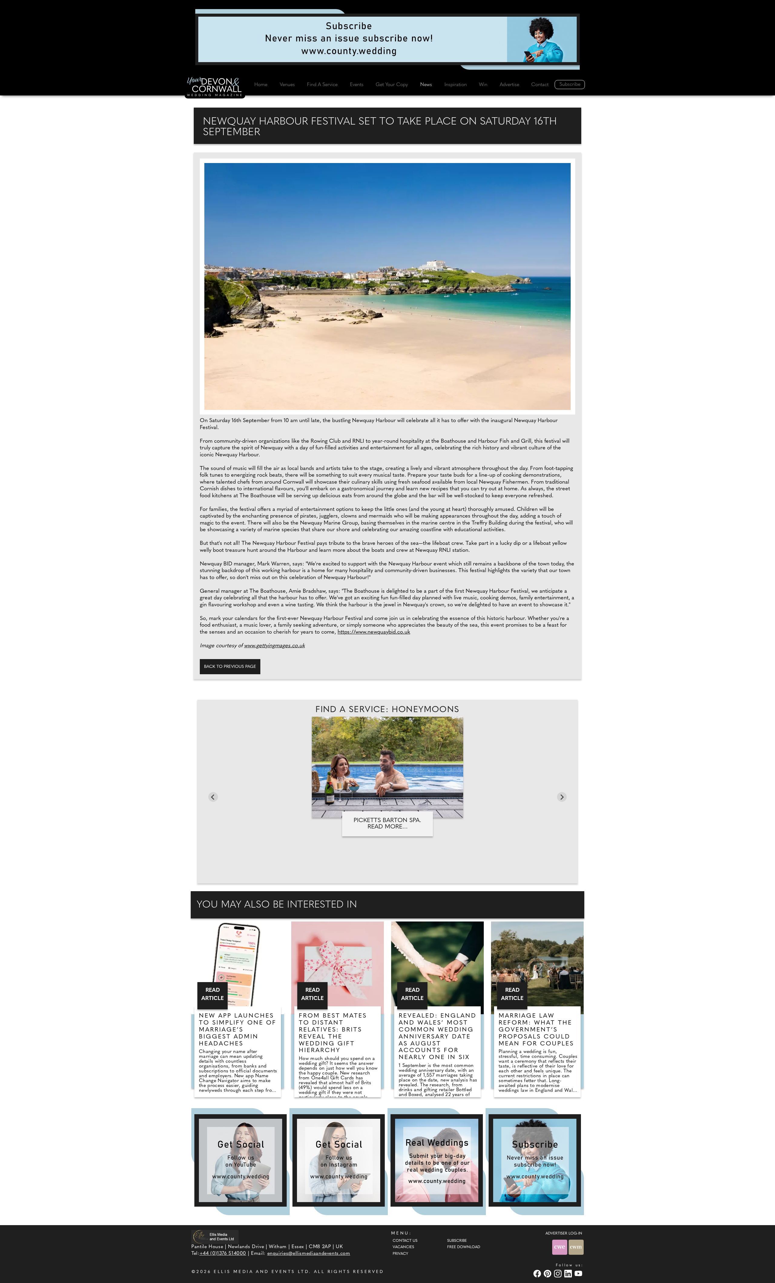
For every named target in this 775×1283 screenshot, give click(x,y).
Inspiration (455, 84)
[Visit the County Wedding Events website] (560, 1247)
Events (357, 84)
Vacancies (403, 1247)
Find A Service (322, 84)
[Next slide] (562, 797)
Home (260, 84)
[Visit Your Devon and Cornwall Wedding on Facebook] (537, 1273)
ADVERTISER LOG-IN (564, 1233)
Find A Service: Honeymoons (387, 710)
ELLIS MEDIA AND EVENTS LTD (261, 1272)
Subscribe (569, 84)
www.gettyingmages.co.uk (274, 646)
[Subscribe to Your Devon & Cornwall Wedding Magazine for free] (535, 1160)
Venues (287, 84)
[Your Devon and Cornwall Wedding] (215, 87)
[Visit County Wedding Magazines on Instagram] (558, 1273)
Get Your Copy (392, 84)
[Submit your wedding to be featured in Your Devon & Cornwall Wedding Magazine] (437, 1160)
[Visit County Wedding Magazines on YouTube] (579, 1273)
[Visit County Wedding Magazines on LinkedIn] (568, 1273)
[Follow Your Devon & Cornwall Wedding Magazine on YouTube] (240, 1160)
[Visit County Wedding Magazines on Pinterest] (548, 1273)
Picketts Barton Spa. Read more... (387, 824)
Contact (540, 84)
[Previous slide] (213, 797)
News (426, 84)
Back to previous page (230, 667)
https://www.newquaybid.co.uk (374, 632)
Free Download (463, 1247)
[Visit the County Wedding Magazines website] (576, 1247)
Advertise (509, 84)
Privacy (400, 1254)
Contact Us (405, 1241)
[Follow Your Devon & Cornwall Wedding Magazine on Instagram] (338, 1160)
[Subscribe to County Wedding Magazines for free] (387, 39)
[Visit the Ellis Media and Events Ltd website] (215, 1237)
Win (483, 84)
